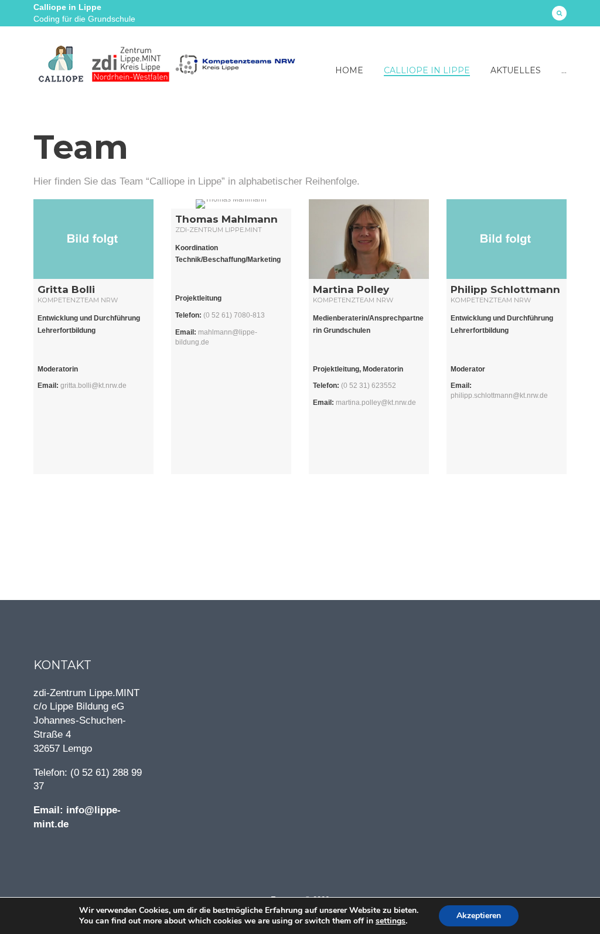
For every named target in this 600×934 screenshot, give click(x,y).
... (564, 70)
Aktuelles (515, 70)
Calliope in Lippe (427, 70)
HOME (349, 70)
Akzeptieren (478, 915)
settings (390, 921)
